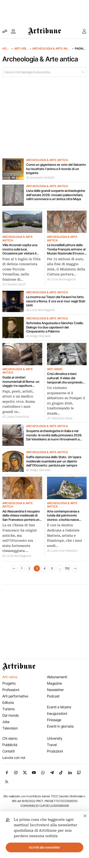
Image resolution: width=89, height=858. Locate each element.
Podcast (53, 696)
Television (10, 728)
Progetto (9, 683)
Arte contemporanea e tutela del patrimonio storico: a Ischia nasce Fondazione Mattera (63, 515)
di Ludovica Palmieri (62, 550)
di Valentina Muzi (59, 418)
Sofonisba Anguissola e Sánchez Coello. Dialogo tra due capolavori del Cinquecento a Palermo (55, 327)
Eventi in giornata (60, 726)
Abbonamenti (57, 677)
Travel (52, 745)
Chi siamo (9, 738)
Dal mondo (10, 715)
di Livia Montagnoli (61, 279)
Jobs (5, 722)
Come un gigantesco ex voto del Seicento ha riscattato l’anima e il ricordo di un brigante (56, 169)
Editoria (8, 702)
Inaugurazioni (57, 713)
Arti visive (21, 48)
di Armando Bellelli (40, 177)
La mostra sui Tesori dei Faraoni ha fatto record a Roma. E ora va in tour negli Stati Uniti (55, 301)
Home (6, 48)
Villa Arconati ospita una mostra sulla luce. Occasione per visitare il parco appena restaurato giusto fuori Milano (20, 249)
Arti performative (15, 696)
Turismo (8, 709)
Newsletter (55, 689)
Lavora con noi (13, 757)
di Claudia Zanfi (13, 284)
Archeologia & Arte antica (51, 48)
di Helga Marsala (38, 336)
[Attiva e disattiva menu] (4, 31)
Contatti (8, 751)
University (54, 738)
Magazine (54, 683)
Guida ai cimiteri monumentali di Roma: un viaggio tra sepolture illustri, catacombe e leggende (20, 381)
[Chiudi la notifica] (85, 815)
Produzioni (55, 751)
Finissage (54, 720)
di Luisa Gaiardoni (15, 416)
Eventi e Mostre (59, 707)
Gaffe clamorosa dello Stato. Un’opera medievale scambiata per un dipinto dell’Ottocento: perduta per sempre (53, 461)
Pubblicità (9, 745)
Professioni (10, 689)
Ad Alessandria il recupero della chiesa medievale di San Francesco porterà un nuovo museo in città (21, 515)
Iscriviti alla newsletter (44, 847)
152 (67, 568)
